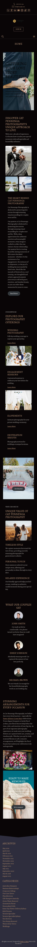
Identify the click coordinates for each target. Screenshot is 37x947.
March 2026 (7, 853)
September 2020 (8, 871)
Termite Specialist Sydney (12, 916)
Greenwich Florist (9, 903)
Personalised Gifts (9, 906)
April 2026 (6, 851)
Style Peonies (7, 911)
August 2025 (7, 866)
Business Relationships (11, 888)
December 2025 (8, 858)
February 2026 (8, 856)
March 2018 (7, 874)
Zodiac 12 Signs (24, 941)
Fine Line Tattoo (8, 893)
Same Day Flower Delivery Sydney (14, 908)
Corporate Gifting (9, 891)
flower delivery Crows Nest (12, 718)
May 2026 (6, 848)
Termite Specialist (9, 914)
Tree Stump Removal (10, 921)
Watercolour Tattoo (9, 924)
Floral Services (8, 896)
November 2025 (8, 861)
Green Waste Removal (10, 901)
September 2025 (8, 863)
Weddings (6, 926)
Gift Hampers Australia (11, 898)
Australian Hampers (10, 886)
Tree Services (7, 919)
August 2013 (7, 876)
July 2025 (6, 868)
